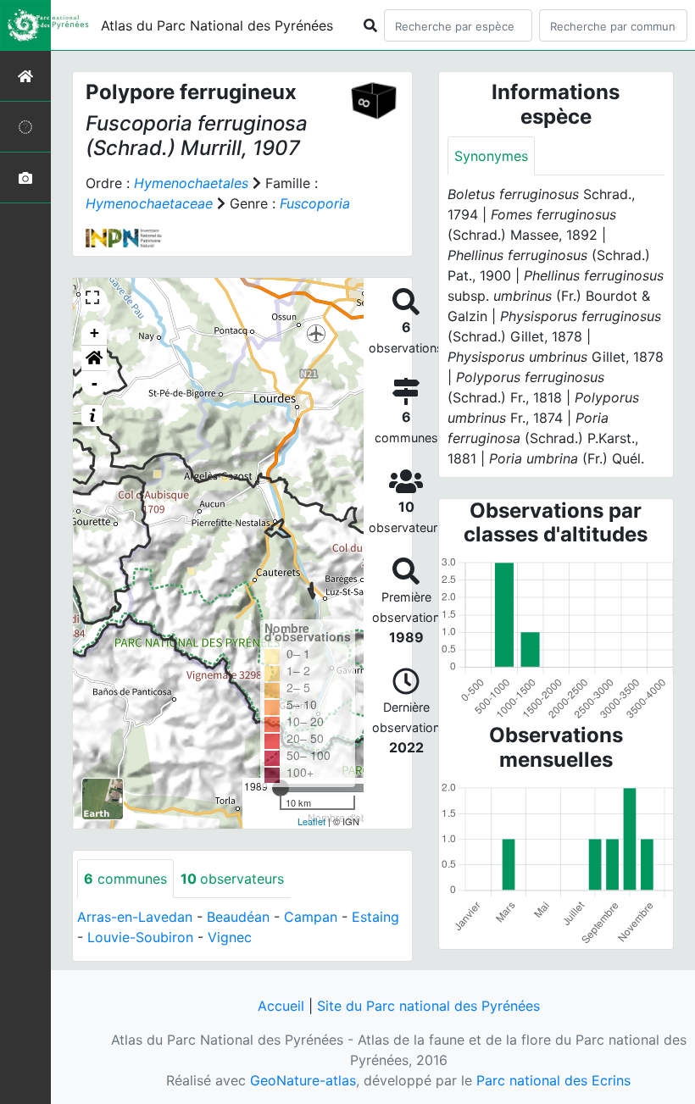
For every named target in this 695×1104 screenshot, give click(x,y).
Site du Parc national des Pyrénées (428, 1005)
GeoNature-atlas (303, 1080)
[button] (94, 358)
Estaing (375, 916)
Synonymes (491, 155)
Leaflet (311, 821)
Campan (310, 916)
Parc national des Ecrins (553, 1080)
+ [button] (94, 332)
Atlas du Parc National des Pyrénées (217, 25)
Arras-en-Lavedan (134, 916)
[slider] (280, 787)
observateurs (232, 878)
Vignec (230, 937)
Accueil (281, 1005)
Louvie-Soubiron (140, 937)
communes (125, 878)
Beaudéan (238, 916)
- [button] (94, 383)
